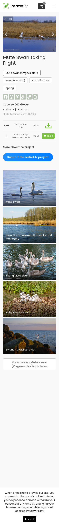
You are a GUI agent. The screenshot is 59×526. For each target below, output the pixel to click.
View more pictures (29, 364)
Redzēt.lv (19, 6)
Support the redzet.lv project (28, 157)
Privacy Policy (35, 511)
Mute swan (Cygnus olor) (22, 73)
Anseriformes (40, 80)
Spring (10, 88)
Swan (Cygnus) (15, 80)
